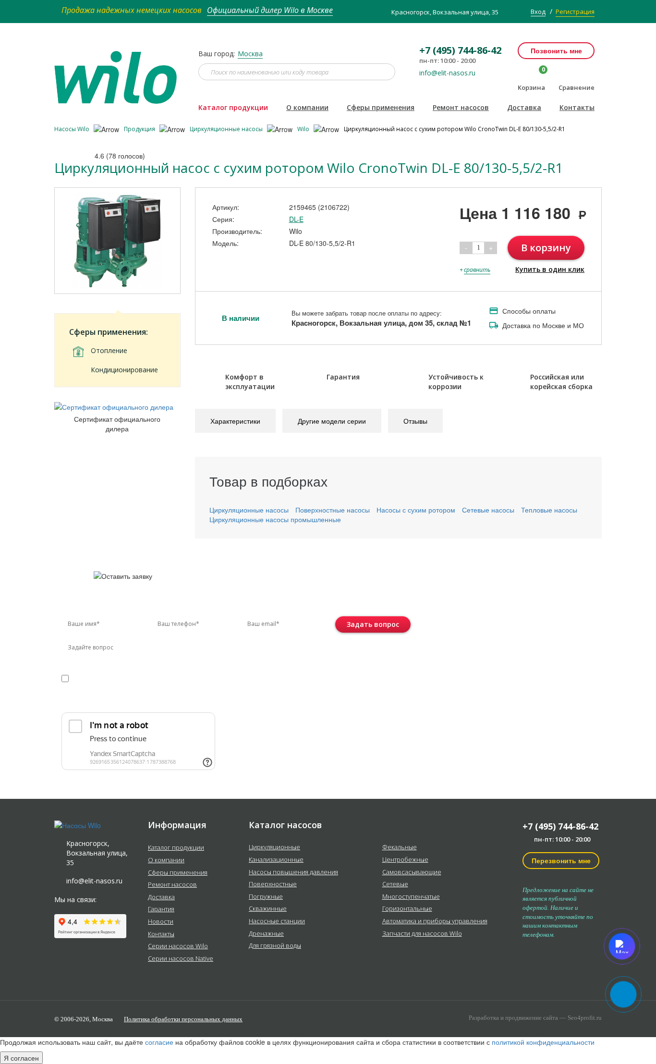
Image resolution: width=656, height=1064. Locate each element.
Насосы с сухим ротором (416, 509)
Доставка (524, 107)
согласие (102, 678)
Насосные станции (277, 921)
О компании (307, 107)
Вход (538, 11)
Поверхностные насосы (332, 509)
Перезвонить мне (561, 860)
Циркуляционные (274, 847)
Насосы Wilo (72, 129)
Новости (160, 922)
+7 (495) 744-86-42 (560, 826)
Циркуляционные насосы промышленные (275, 519)
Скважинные (268, 909)
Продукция (140, 129)
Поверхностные (273, 884)
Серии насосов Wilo (178, 946)
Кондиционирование (124, 369)
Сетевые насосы (488, 509)
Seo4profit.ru (585, 1017)
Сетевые (395, 884)
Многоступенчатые (411, 897)
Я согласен (21, 1058)
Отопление (109, 350)
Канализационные (276, 860)
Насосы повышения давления (293, 872)
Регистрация (575, 11)
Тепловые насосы (549, 509)
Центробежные (405, 860)
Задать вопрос (373, 624)
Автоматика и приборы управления (434, 921)
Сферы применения (380, 107)
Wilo (304, 129)
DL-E (296, 219)
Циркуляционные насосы (227, 129)
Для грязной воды (275, 946)
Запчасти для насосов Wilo (422, 934)
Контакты (577, 107)
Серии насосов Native (180, 959)
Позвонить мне (556, 50)
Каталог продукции (233, 107)
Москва (250, 53)
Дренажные (266, 934)
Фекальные (399, 847)
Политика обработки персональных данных (183, 1019)
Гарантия (161, 909)
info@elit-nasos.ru (447, 73)
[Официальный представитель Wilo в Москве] (119, 71)
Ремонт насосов (461, 107)
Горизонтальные (407, 909)
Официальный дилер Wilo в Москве (270, 10)
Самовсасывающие (411, 872)
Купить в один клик (549, 269)
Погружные (266, 897)
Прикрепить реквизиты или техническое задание (147, 701)
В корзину (546, 247)
